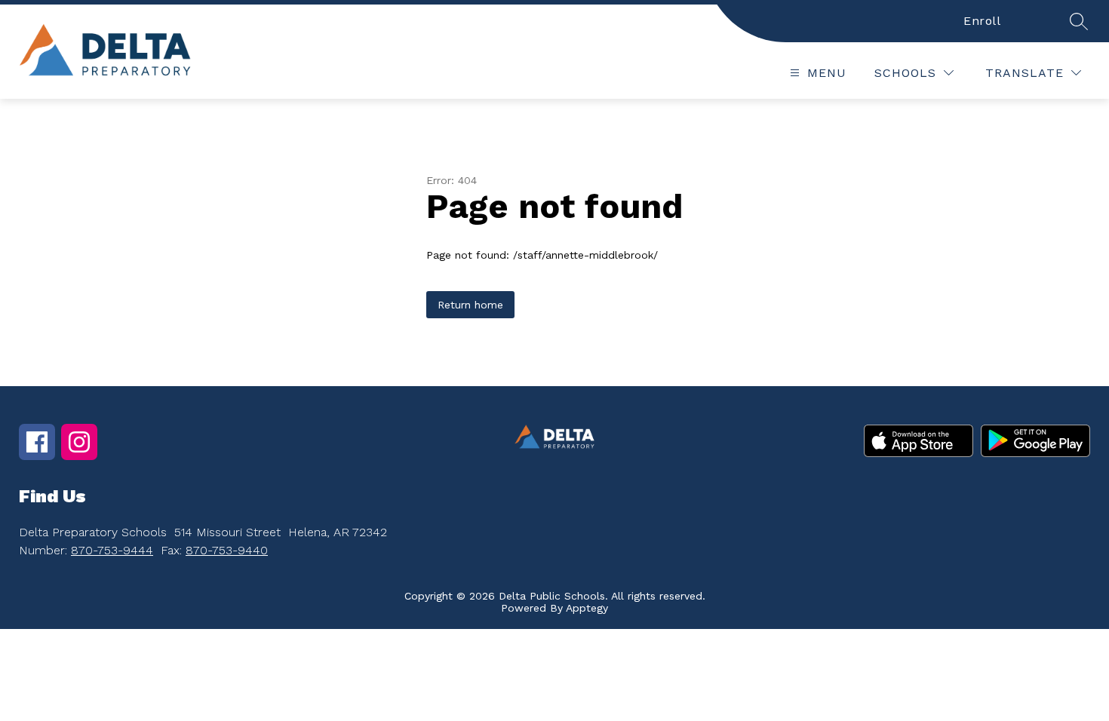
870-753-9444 (112, 550)
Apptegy (587, 608)
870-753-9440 (227, 550)
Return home (470, 305)
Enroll (981, 21)
